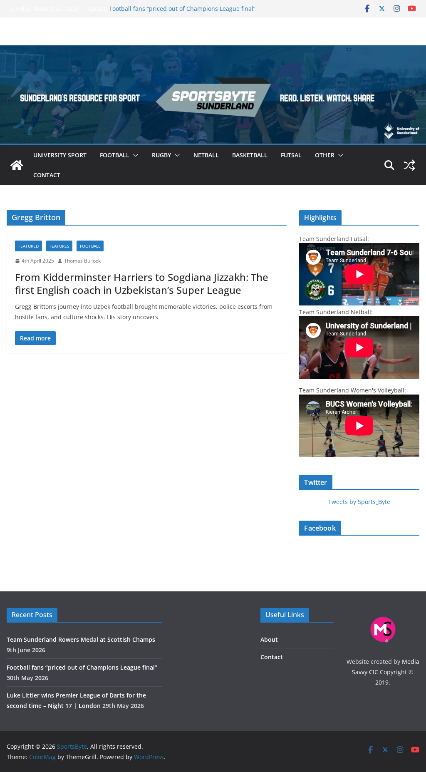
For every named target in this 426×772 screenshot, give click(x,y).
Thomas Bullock (82, 260)
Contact (46, 175)
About (269, 639)
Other (324, 155)
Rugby (161, 155)
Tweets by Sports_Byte (359, 502)
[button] (134, 155)
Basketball (249, 155)
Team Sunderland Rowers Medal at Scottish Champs (81, 639)
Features (59, 246)
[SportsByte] (17, 165)
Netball (206, 155)
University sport (60, 155)
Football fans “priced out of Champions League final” (182, 8)
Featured (28, 246)
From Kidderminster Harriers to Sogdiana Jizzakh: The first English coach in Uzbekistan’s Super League (141, 283)
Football (114, 155)
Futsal (291, 155)
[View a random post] (409, 165)
